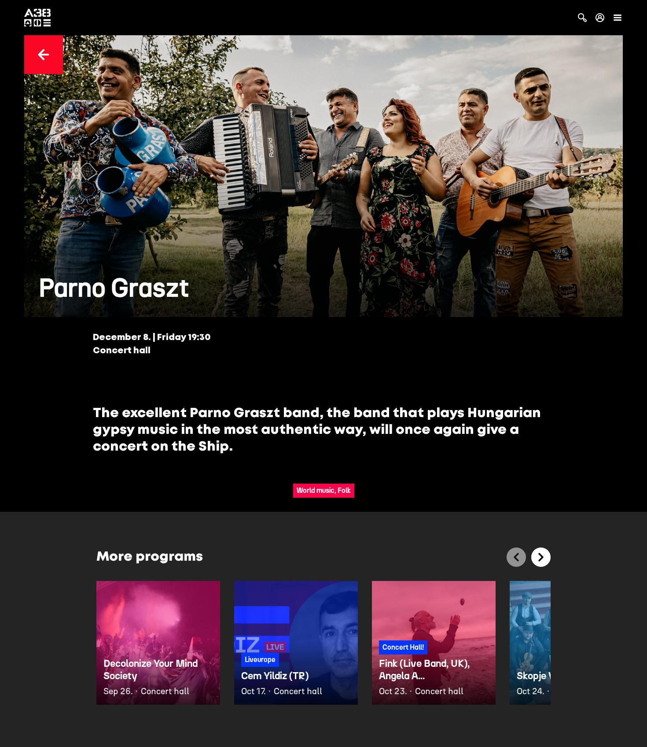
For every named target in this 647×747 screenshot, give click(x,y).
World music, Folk (324, 490)
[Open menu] (617, 17)
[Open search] (582, 17)
